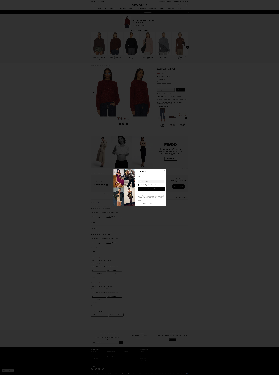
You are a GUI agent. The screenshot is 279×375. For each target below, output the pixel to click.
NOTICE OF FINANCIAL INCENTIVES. (156, 197)
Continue (151, 189)
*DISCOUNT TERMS (141, 200)
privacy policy (161, 196)
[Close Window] (164, 170)
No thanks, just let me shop (145, 203)
